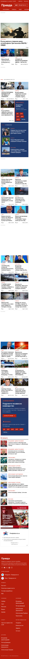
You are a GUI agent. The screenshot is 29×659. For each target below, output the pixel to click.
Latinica (20, 1)
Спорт (3, 619)
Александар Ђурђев (22, 613)
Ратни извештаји (21, 619)
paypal (24, 119)
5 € (17, 113)
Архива (3, 612)
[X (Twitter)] (7, 567)
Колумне (18, 598)
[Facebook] (2, 567)
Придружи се (22, 5)
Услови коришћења (6, 591)
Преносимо (19, 615)
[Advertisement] (14, 18)
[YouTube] (4, 567)
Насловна (6, 9)
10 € (21, 113)
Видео (3, 609)
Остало (18, 630)
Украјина (18, 622)
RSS (2, 593)
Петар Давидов (20, 606)
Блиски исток (19, 625)
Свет (20, 9)
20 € (18, 116)
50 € (22, 116)
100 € (18, 119)
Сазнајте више (8, 415)
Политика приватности (8, 588)
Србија (14, 9)
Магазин (3, 606)
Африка (18, 628)
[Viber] (12, 567)
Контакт (26, 1)
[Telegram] (9, 567)
